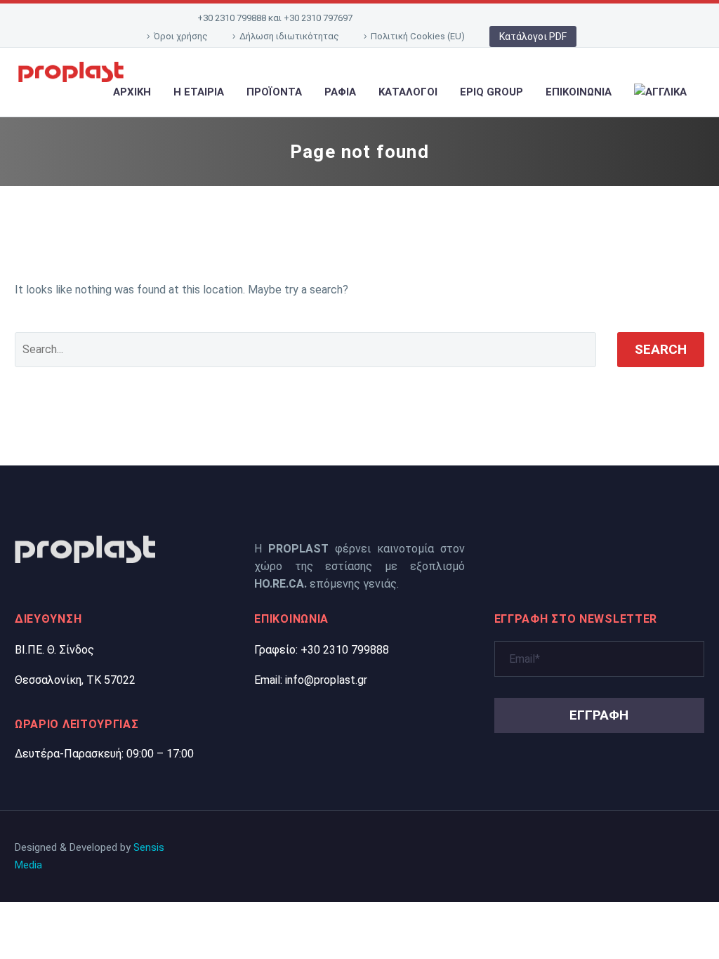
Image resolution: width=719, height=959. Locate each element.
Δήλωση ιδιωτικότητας (289, 36)
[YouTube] (510, 18)
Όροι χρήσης (181, 36)
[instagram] (601, 547)
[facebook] (525, 547)
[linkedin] (550, 547)
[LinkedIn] (423, 18)
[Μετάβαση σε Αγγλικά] (660, 92)
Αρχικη (132, 92)
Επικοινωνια (579, 92)
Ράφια (340, 92)
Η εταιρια (198, 92)
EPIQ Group (491, 92)
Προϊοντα (274, 92)
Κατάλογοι (407, 92)
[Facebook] (401, 18)
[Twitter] (445, 18)
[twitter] (500, 547)
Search (661, 349)
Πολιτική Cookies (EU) (418, 36)
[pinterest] (575, 547)
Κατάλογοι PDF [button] (533, 36)
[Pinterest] (488, 18)
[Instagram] (467, 18)
